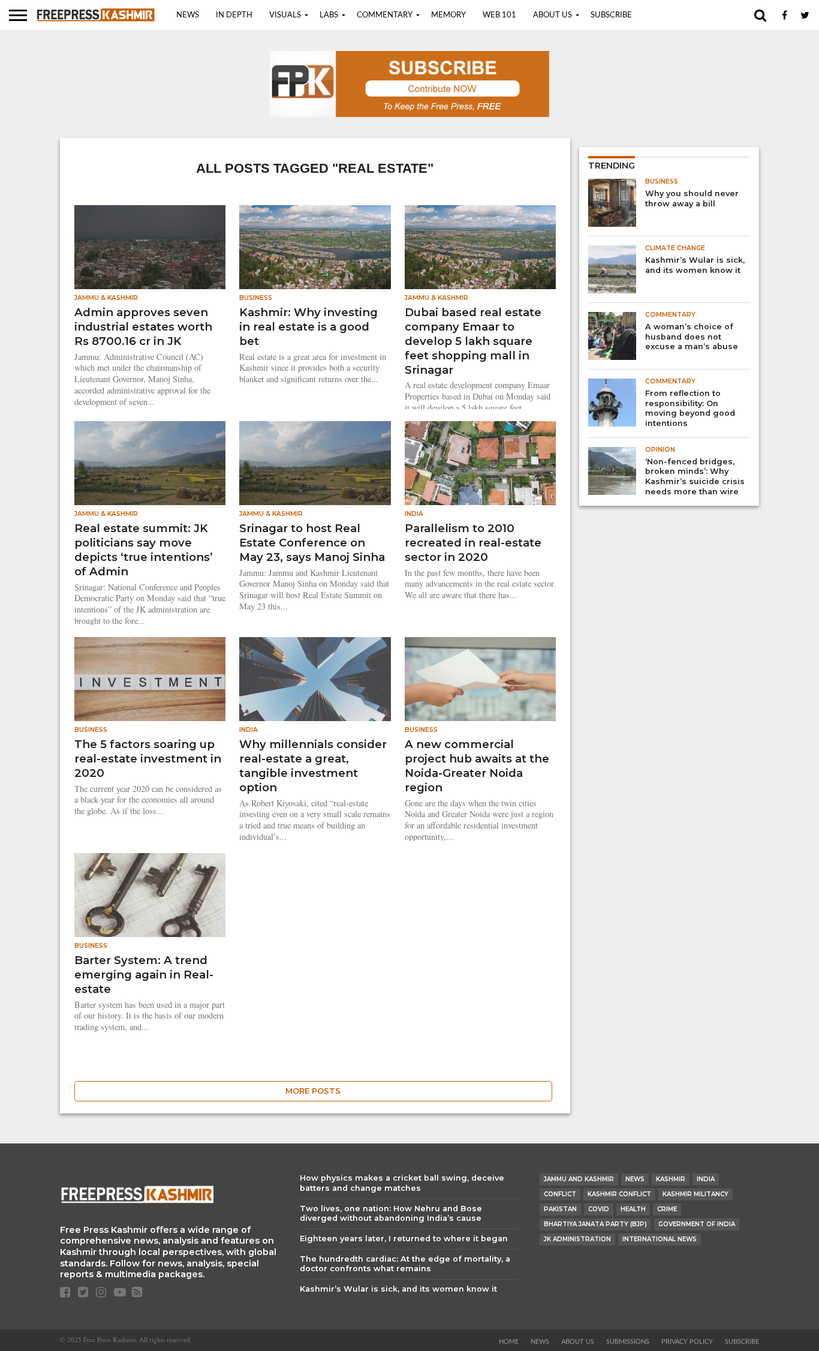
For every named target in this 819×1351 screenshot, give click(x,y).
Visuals (285, 15)
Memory (448, 15)
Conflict (560, 1194)
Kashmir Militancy (695, 1194)
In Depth (234, 15)
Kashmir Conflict (619, 1194)
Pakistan (560, 1209)
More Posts (313, 1090)
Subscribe (611, 15)
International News (659, 1239)
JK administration (577, 1239)
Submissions (627, 1341)
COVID (598, 1209)
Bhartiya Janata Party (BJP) (595, 1224)
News (187, 15)
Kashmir (670, 1179)
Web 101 (499, 15)
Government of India (696, 1224)
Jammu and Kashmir (579, 1179)
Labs (329, 15)
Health (633, 1209)
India (706, 1179)
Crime (667, 1209)
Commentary (384, 15)
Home (509, 1341)
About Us (552, 15)
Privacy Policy (687, 1341)
